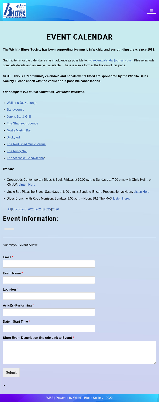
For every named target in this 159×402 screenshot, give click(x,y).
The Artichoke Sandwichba (25, 158)
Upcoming (19, 209)
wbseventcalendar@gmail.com (110, 60)
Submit (11, 372)
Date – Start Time (16, 321)
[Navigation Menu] (151, 10)
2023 (31, 209)
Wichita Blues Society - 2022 (93, 397)
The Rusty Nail (17, 151)
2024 (39, 209)
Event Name (13, 273)
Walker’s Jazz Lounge (22, 102)
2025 (47, 209)
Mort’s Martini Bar (19, 130)
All (9, 209)
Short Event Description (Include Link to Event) (38, 337)
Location (10, 289)
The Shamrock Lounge (22, 123)
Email (8, 257)
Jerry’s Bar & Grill (19, 116)
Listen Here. (121, 198)
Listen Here (26, 184)
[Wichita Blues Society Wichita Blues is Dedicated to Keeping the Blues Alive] (14, 10)
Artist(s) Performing (18, 305)
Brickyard (13, 137)
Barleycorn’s (16, 109)
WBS (50, 397)
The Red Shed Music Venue (26, 144)
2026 (55, 209)
